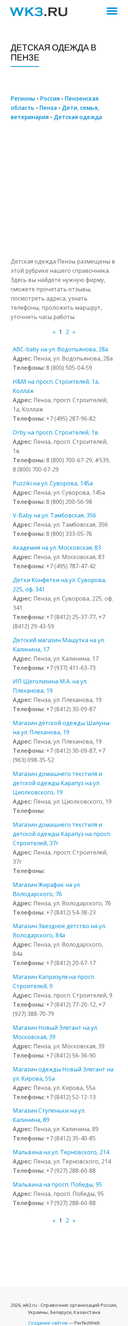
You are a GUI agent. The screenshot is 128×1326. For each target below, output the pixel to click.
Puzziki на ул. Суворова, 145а (53, 483)
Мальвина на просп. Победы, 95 (57, 1184)
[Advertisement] (64, 193)
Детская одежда (78, 117)
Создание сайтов (48, 1323)
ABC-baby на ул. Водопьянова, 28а (60, 349)
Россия (50, 98)
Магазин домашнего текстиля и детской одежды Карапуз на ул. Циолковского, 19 (57, 783)
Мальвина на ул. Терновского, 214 (61, 1152)
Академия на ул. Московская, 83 (57, 548)
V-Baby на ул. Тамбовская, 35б (54, 515)
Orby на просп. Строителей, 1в (55, 432)
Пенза (48, 108)
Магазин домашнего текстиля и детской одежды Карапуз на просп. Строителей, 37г (62, 834)
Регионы (23, 98)
